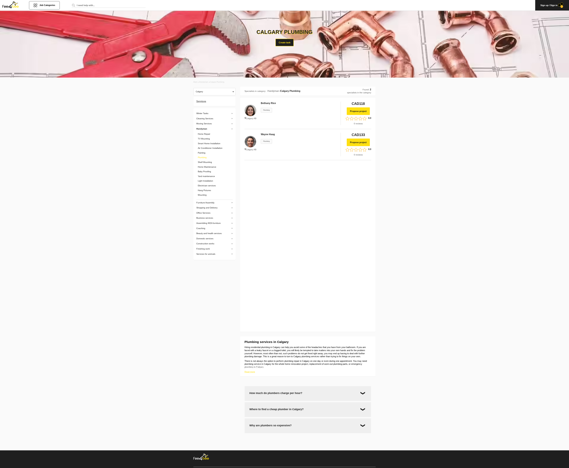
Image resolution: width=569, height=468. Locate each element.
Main (195, 82)
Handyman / (273, 91)
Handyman (203, 82)
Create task (284, 42)
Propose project (358, 111)
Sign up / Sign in (548, 5)
